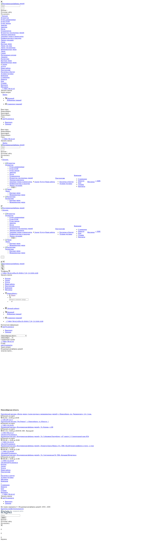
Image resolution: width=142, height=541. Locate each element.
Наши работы (5, 470)
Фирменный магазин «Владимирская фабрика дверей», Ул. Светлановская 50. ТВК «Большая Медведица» (39, 455)
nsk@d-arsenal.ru (8, 119)
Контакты (4, 492)
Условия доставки (7, 477)
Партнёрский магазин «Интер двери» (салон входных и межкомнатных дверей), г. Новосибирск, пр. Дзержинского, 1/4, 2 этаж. (46, 414)
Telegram (8, 124)
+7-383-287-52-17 (7, 420)
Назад (13, 295)
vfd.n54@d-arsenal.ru (8, 444)
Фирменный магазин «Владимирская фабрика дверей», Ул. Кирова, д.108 (27, 427)
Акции (3, 466)
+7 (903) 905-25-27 (7, 433)
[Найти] (2, 8)
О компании (5, 485)
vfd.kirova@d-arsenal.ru (9, 434)
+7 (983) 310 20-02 (7, 425)
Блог (2, 489)
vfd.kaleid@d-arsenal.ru (9, 453)
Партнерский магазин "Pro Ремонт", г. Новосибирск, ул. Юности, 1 (25, 421)
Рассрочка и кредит (8, 475)
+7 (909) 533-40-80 (7, 451)
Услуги (3, 468)
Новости (4, 487)
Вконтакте (8, 122)
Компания (4, 481)
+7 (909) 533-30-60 (7, 461)
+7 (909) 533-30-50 (7, 442)
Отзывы (4, 490)
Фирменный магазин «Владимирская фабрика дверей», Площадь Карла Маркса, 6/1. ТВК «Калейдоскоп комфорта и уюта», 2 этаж (47, 446)
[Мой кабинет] (2, 260)
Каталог (4, 464)
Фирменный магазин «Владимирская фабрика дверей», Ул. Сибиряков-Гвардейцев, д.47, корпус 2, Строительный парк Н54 (45, 436)
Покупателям (5, 472)
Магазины (4, 479)
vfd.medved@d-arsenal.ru (9, 462)
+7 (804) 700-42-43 (8, 88)
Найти (3, 517)
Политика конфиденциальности (12, 509)
